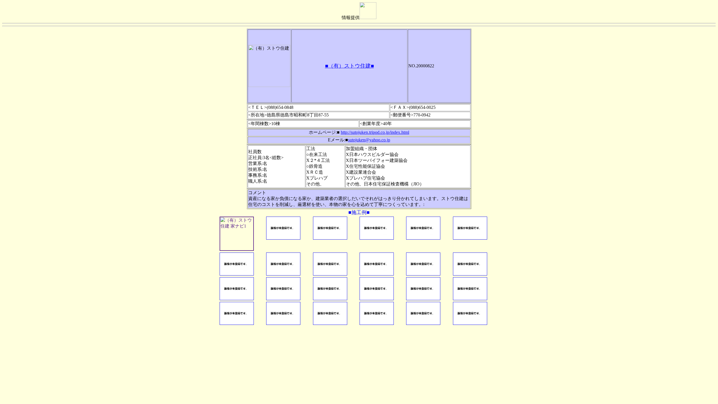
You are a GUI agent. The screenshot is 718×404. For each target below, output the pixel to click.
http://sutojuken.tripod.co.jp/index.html (375, 132)
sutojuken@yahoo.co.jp (369, 139)
